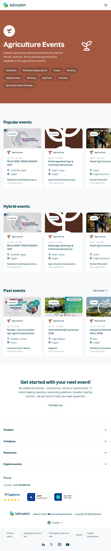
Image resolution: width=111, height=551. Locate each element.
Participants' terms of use (59, 535)
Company (10, 441)
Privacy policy (10, 535)
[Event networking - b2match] (14, 5)
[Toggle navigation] (105, 5)
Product (8, 429)
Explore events (13, 464)
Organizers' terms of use (32, 535)
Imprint (79, 534)
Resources (10, 452)
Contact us (55, 405)
